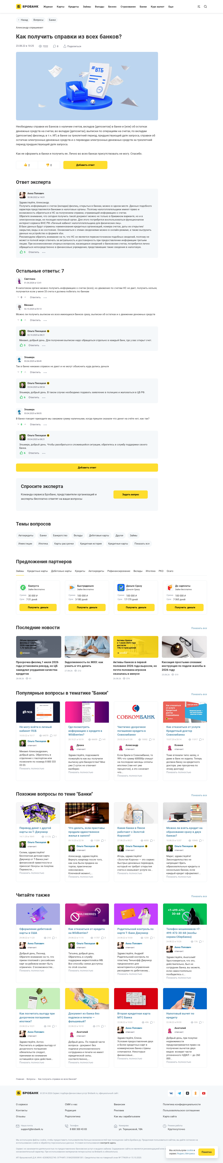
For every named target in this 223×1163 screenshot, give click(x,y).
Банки (52, 19)
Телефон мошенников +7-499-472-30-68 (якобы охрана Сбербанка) (183, 932)
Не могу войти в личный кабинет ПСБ (35, 728)
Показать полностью (31, 768)
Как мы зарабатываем (127, 1116)
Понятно (207, 1152)
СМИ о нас (71, 1104)
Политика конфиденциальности (182, 1104)
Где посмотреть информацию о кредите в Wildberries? (85, 730)
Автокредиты (25, 535)
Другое (119, 535)
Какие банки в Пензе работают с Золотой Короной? (131, 831)
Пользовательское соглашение (181, 1110)
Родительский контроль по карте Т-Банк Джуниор (135, 931)
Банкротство (60, 535)
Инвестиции (25, 543)
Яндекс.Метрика (186, 1153)
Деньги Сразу (134, 585)
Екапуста (33, 585)
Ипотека (43, 543)
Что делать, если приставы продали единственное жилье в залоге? (86, 831)
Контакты (21, 1110)
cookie (190, 1150)
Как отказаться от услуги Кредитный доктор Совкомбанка (183, 730)
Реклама (119, 1110)
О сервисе (22, 1104)
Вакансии (119, 1104)
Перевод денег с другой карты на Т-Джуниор (35, 829)
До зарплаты (182, 585)
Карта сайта (170, 1116)
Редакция (70, 1110)
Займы (133, 535)
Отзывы (20, 1116)
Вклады (78, 535)
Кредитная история (91, 543)
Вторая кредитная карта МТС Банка (133, 1015)
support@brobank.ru (32, 1129)
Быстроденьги (85, 585)
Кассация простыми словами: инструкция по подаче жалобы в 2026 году (184, 666)
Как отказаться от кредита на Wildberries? (86, 931)
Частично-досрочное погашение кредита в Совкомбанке (131, 730)
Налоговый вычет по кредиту (180, 1015)
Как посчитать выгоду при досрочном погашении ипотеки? (37, 1017)
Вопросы (38, 19)
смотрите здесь (108, 1143)
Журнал (48, 6)
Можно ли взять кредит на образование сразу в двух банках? (184, 831)
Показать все (199, 628)
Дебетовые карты (99, 535)
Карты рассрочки (64, 543)
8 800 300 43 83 (78, 1129)
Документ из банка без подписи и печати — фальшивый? (83, 1017)
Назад (24, 19)
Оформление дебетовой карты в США (35, 931)
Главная (20, 1079)
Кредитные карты (118, 543)
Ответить (34, 252)
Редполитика (72, 1116)
